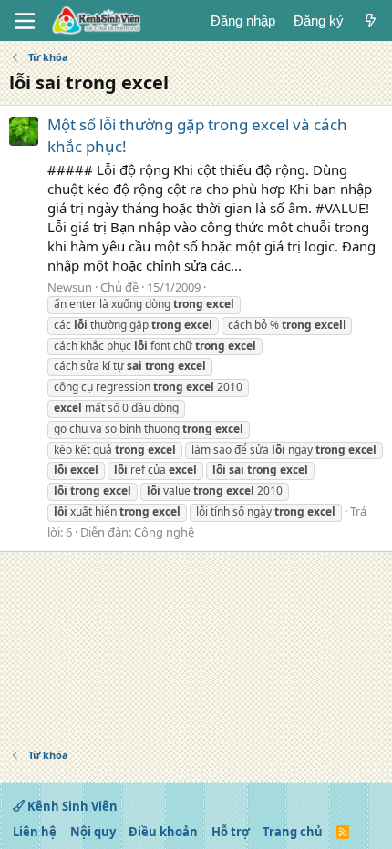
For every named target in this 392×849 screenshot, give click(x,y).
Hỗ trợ (230, 831)
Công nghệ (164, 532)
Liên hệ (35, 831)
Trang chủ (293, 831)
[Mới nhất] (370, 20)
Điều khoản (163, 831)
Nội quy (93, 831)
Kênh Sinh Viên (71, 806)
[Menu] (25, 21)
